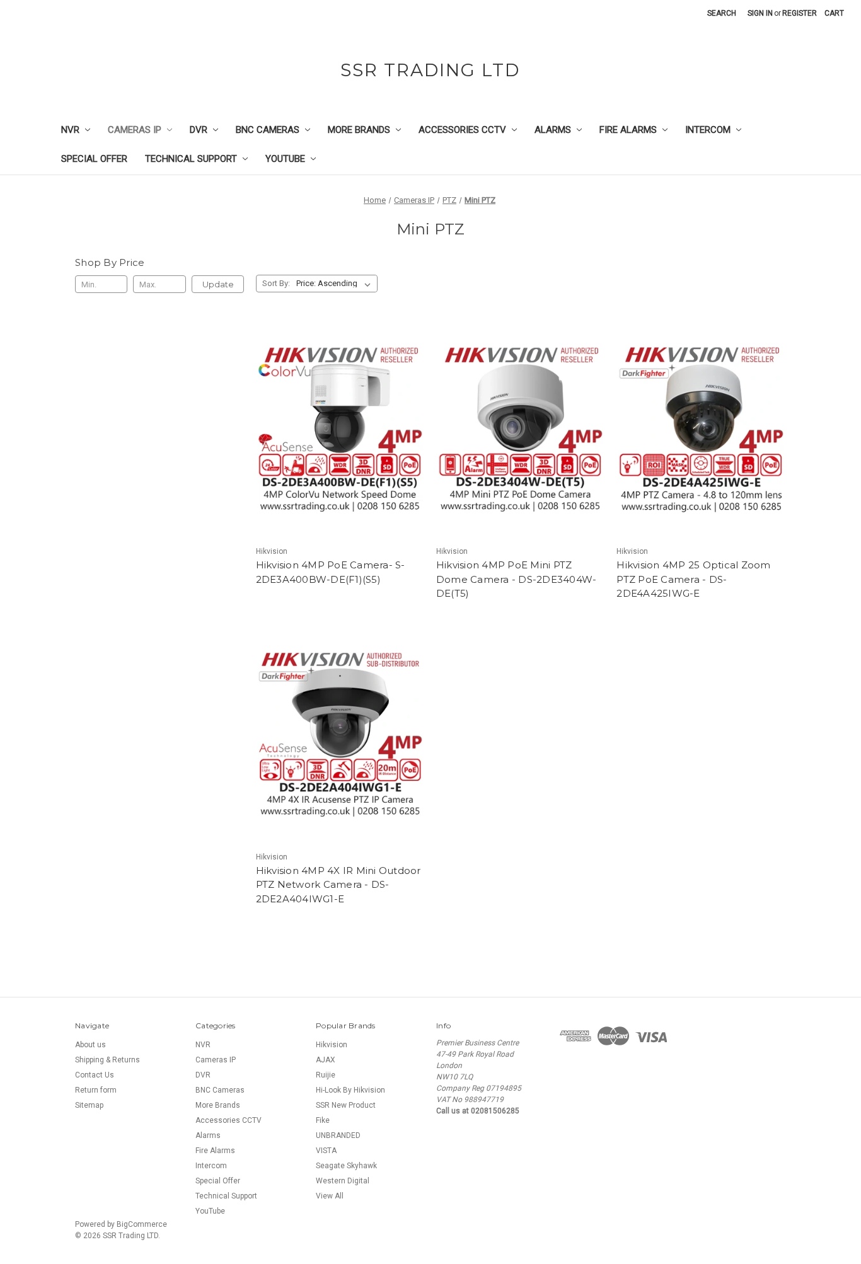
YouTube (285, 158)
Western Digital (342, 1180)
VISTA (326, 1150)
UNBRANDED (338, 1135)
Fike (323, 1120)
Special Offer (94, 158)
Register (799, 13)
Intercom (708, 129)
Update (218, 284)
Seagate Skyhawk (346, 1165)
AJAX (325, 1059)
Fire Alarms (628, 129)
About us (90, 1044)
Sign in (760, 13)
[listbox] (336, 283)
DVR (198, 129)
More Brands (359, 129)
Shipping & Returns (107, 1059)
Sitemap (89, 1105)
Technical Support (191, 158)
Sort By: (276, 283)
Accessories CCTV (462, 129)
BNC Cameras (267, 129)
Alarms (553, 129)
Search (721, 13)
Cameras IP (134, 129)
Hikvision (331, 1044)
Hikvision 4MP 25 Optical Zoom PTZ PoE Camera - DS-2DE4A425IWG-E (693, 579)
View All (330, 1196)
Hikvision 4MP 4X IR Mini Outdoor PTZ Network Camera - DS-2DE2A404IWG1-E (338, 885)
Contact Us (94, 1075)
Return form (96, 1090)
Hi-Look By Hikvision (350, 1090)
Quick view (340, 429)
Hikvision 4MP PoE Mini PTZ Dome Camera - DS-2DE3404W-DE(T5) (516, 579)
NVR (70, 129)
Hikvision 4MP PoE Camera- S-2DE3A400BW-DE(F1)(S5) (330, 572)
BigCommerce (142, 1224)
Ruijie (325, 1075)
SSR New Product (346, 1105)
